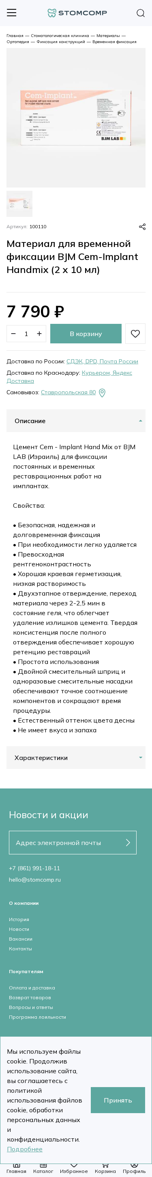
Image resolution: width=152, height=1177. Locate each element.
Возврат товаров (30, 997)
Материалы (108, 35)
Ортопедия (17, 41)
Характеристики (41, 757)
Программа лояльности (37, 1017)
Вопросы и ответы (31, 1007)
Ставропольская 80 (68, 392)
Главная (15, 35)
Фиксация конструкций (60, 41)
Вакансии (20, 939)
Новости (19, 929)
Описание (30, 421)
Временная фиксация (114, 41)
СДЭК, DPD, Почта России (102, 361)
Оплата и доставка (32, 988)
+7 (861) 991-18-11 (34, 868)
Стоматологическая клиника (60, 35)
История (19, 919)
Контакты (20, 949)
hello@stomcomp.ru (35, 879)
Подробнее (25, 1149)
